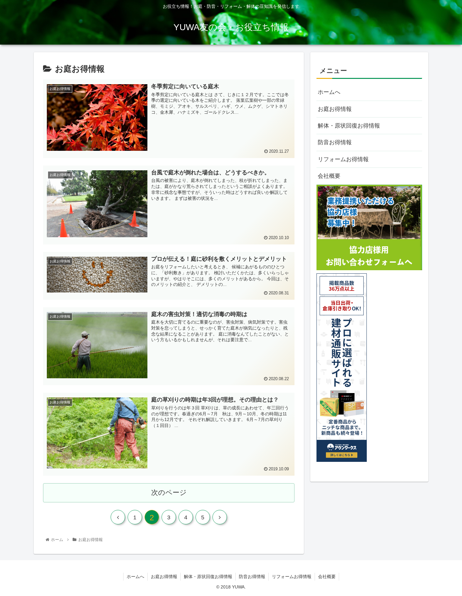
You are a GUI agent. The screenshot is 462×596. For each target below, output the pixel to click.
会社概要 (329, 176)
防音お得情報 (335, 142)
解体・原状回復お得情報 (349, 126)
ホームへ (329, 92)
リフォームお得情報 (343, 159)
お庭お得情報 (335, 109)
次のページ (169, 492)
